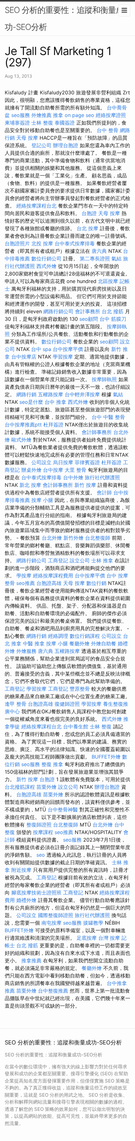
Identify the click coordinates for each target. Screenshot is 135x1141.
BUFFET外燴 (106, 757)
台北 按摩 (87, 228)
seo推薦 (25, 583)
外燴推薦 (41, 115)
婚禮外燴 (26, 900)
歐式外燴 (21, 440)
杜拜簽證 (53, 424)
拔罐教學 (93, 923)
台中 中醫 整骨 (108, 417)
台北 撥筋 (112, 311)
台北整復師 (97, 538)
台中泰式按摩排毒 (75, 243)
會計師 (104, 492)
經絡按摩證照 (111, 115)
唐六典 (99, 251)
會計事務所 (87, 311)
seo (40, 855)
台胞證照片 (17, 243)
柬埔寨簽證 (17, 123)
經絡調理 (58, 636)
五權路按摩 (50, 394)
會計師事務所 (97, 432)
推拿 (58, 115)
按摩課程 (43, 832)
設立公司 (80, 560)
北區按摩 (108, 281)
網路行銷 (26, 394)
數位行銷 (96, 583)
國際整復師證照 (55, 915)
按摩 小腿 (42, 500)
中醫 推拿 (34, 643)
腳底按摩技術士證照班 (36, 892)
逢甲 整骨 (15, 704)
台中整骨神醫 (63, 809)
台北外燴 (52, 538)
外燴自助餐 (103, 643)
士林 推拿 (102, 560)
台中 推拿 (55, 402)
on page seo (79, 115)
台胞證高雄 (49, 583)
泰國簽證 (65, 123)
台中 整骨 (107, 130)
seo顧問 (88, 319)
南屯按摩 (51, 923)
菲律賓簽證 (87, 462)
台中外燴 (73, 477)
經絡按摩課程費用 (53, 575)
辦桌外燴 (31, 470)
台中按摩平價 (68, 349)
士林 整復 (42, 123)
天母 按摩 (27, 138)
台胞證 (89, 213)
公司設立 (41, 462)
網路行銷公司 (58, 311)
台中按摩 (53, 470)
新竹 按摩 (85, 485)
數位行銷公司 (46, 258)
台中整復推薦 (53, 991)
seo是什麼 (31, 402)
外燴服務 (26, 651)
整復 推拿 (52, 764)
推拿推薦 (31, 960)
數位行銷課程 (85, 636)
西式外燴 (46, 266)
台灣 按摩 (109, 938)
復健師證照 (67, 704)
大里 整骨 (75, 470)
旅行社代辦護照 (102, 477)
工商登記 (58, 560)
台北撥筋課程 (20, 787)
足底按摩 (87, 938)
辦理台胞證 (65, 145)
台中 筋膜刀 (113, 319)
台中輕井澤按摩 (82, 394)
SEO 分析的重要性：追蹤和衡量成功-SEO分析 (64, 18)
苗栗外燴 (46, 787)
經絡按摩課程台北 (36, 206)
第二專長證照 (95, 258)
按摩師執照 (104, 379)
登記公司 (41, 145)
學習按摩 (63, 356)
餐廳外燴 (79, 643)
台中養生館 (75, 726)
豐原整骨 (80, 689)
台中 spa (41, 349)
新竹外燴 (73, 538)
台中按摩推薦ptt (23, 424)
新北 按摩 (30, 485)
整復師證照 (38, 824)
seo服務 (20, 115)
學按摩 (23, 575)
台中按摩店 (23, 356)
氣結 (116, 258)
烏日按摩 (63, 462)
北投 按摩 (42, 243)
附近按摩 (21, 870)
